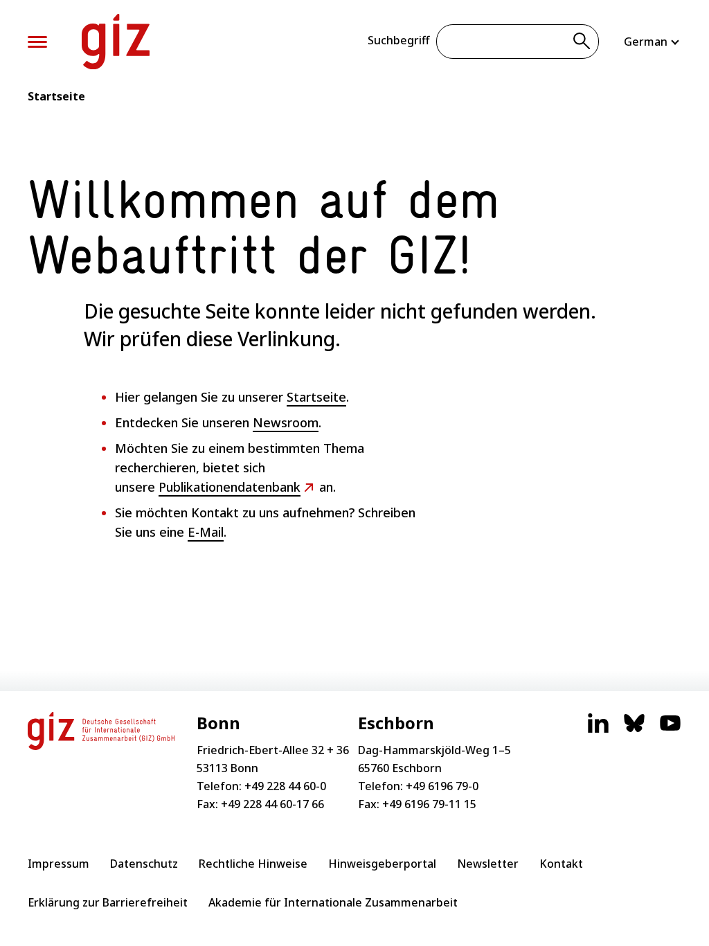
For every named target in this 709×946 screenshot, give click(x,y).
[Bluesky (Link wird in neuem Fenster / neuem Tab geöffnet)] (634, 730)
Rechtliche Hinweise (253, 863)
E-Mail (206, 532)
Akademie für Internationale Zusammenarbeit (333, 902)
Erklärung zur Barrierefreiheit (108, 902)
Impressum (58, 863)
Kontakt (561, 863)
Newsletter (488, 863)
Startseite (56, 96)
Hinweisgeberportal (382, 863)
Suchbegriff (398, 40)
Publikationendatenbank (229, 487)
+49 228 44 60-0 (285, 786)
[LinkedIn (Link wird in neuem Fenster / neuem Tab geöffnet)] (598, 730)
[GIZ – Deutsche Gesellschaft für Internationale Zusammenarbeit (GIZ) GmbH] (116, 41)
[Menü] (37, 42)
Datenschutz (144, 863)
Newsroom (285, 422)
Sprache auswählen (652, 42)
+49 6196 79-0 (442, 786)
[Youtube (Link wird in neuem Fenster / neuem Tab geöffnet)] (670, 730)
